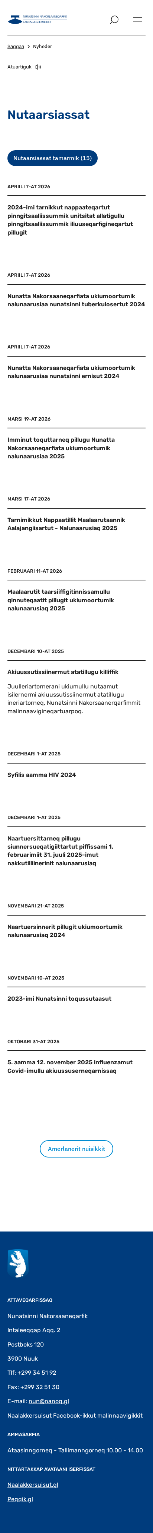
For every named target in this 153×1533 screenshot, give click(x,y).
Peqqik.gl (20, 1499)
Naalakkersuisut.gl (32, 1484)
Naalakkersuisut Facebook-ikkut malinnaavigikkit (75, 1415)
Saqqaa (15, 46)
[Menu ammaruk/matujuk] (137, 19)
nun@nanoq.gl (49, 1401)
